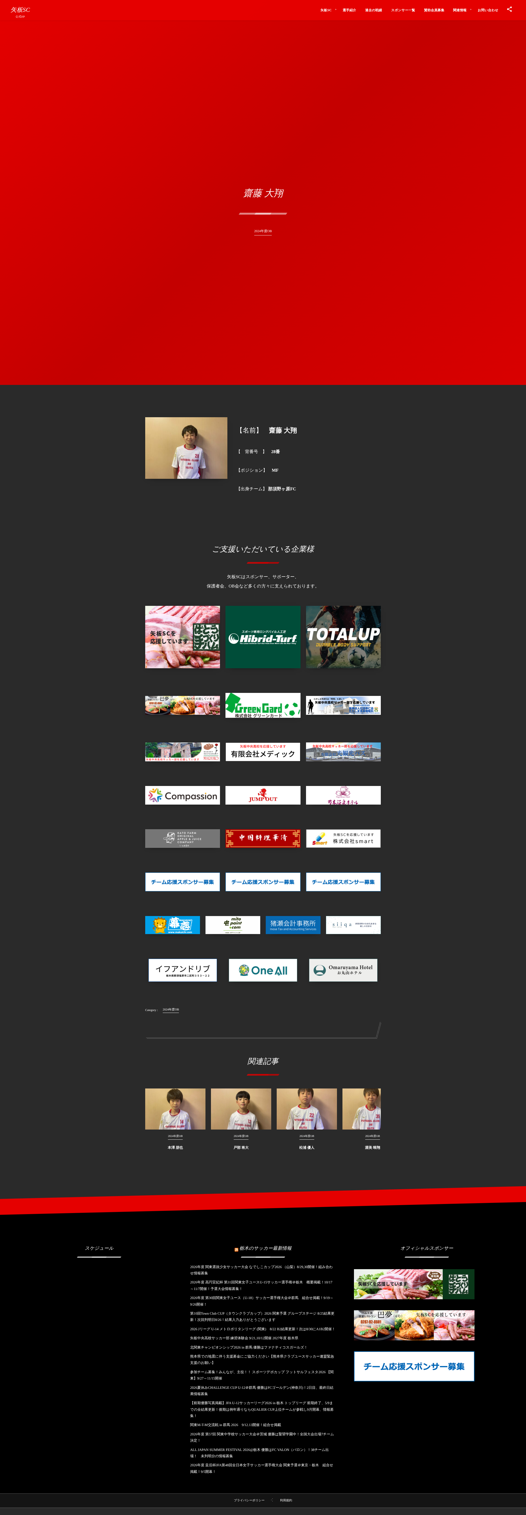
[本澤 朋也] (175, 1109)
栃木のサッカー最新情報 (265, 1248)
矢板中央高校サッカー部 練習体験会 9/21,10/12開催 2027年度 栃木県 (244, 1338)
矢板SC (20, 10)
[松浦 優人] (307, 1109)
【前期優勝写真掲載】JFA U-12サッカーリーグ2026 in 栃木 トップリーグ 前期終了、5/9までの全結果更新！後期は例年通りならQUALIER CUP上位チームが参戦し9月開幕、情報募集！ (262, 1409)
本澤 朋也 (175, 1147)
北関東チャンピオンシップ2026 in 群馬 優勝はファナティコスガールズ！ (249, 1347)
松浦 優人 (306, 1147)
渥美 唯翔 (372, 1147)
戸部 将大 (240, 1147)
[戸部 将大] (241, 1109)
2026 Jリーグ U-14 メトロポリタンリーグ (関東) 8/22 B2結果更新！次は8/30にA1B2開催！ (262, 1329)
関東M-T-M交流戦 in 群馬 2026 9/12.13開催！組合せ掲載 (235, 1425)
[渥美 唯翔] (372, 1109)
